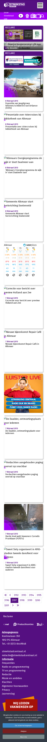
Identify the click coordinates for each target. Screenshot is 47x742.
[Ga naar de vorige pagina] (10, 595)
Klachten (7, 682)
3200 (37, 600)
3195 (39, 595)
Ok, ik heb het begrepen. (23, 725)
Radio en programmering (15, 666)
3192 (16, 595)
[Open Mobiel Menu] (40, 5)
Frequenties (8, 663)
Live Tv (38, 15)
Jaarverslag (8, 693)
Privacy (6, 689)
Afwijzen (24, 731)
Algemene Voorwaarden (15, 686)
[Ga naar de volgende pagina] (12, 605)
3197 (14, 600)
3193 (23, 595)
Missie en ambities (12, 678)
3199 (29, 600)
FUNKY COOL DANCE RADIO (23, 407)
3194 (31, 595)
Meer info (23, 737)
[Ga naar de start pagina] (5, 595)
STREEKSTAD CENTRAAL (23, 399)
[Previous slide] (4, 624)
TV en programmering (13, 670)
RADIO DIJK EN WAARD (23, 403)
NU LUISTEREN (32, 15)
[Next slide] (43, 624)
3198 (22, 600)
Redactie (6, 674)
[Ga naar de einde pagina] (17, 605)
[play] (21, 15)
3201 (6, 605)
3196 (6, 600)
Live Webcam (27, 16)
